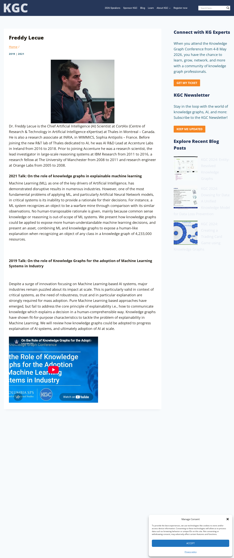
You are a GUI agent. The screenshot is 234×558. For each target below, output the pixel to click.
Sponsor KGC (130, 8)
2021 (21, 54)
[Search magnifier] (228, 8)
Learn (151, 8)
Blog (142, 8)
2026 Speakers (112, 8)
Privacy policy (191, 552)
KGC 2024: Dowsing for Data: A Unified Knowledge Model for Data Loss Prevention (202, 201)
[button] (227, 519)
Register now (180, 8)
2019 (12, 54)
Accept (190, 543)
